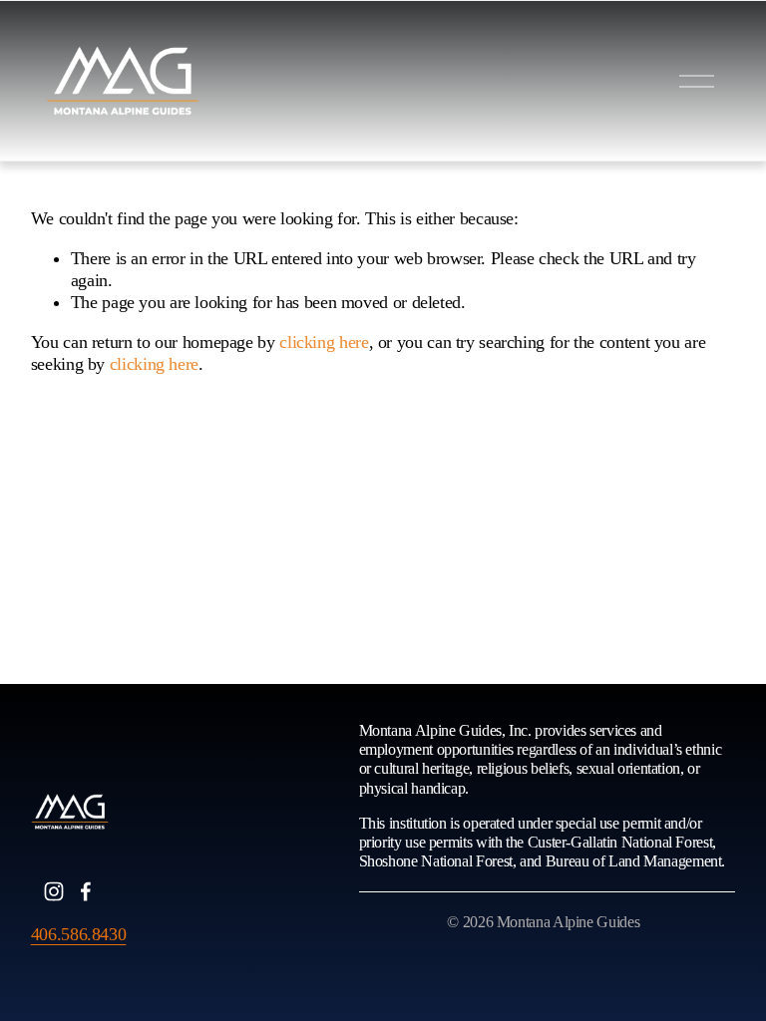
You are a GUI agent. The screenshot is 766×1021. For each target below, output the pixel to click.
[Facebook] (86, 891)
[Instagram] (54, 891)
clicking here (323, 342)
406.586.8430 (79, 934)
